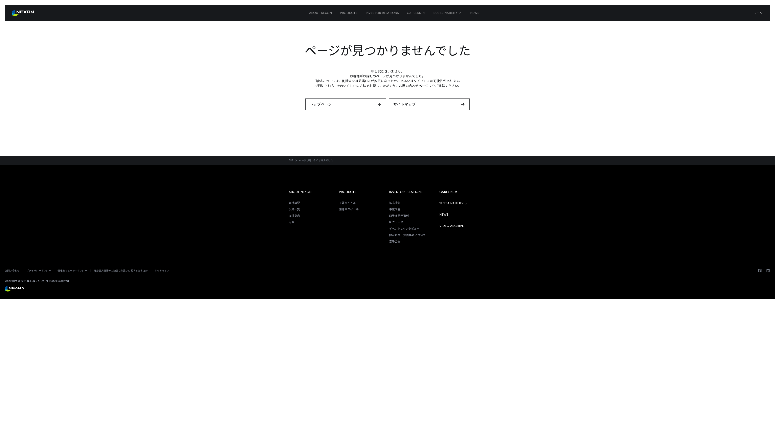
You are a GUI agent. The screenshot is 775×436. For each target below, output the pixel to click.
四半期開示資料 (399, 216)
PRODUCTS (347, 192)
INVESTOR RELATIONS (405, 192)
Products (348, 12)
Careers (414, 12)
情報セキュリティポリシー (72, 270)
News (474, 12)
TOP (291, 160)
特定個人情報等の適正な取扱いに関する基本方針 (121, 270)
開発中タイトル (349, 209)
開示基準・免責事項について (407, 235)
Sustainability (446, 12)
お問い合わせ (12, 270)
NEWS (443, 214)
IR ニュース (396, 222)
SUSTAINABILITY (451, 203)
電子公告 (394, 242)
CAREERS (446, 192)
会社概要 (294, 203)
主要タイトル (347, 203)
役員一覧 (294, 209)
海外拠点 (294, 216)
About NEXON (320, 12)
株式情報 (394, 203)
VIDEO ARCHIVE (451, 225)
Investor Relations (382, 12)
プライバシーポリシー (38, 270)
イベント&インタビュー (404, 229)
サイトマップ (162, 270)
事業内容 (394, 209)
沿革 (291, 222)
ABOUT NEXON (300, 192)
